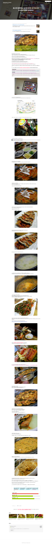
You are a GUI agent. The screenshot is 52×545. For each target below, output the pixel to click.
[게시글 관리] (15, 505)
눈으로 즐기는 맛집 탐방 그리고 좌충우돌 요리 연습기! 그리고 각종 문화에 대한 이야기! (19, 528)
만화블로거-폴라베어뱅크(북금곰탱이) (25, 67)
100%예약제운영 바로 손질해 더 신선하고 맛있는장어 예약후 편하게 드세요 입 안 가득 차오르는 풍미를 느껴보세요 (24, 26)
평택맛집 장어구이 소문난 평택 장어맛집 (18, 24)
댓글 (10, 523)
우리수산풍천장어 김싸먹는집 (17, 30)
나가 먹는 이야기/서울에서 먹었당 (24, 509)
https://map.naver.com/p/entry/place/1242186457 (19, 23)
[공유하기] (14, 505)
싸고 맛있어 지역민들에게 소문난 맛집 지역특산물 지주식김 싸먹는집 (21, 31)
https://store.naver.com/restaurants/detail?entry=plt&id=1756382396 (21, 29)
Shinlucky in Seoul (7, 2)
